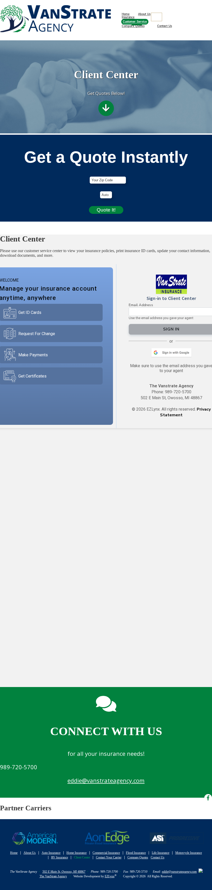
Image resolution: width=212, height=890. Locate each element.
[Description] (156, 17)
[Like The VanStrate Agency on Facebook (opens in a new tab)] (209, 10)
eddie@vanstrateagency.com (106, 780)
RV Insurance (59, 857)
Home (126, 14)
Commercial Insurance (106, 853)
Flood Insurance (136, 853)
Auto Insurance (51, 853)
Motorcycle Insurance (188, 853)
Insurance (128, 17)
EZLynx (110, 876)
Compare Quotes (133, 26)
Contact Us (164, 26)
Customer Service (135, 21)
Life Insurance (160, 853)
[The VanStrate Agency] (55, 37)
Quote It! (106, 210)
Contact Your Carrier (109, 857)
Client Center (82, 857)
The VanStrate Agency (53, 876)
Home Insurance (76, 853)
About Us (144, 14)
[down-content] (106, 109)
